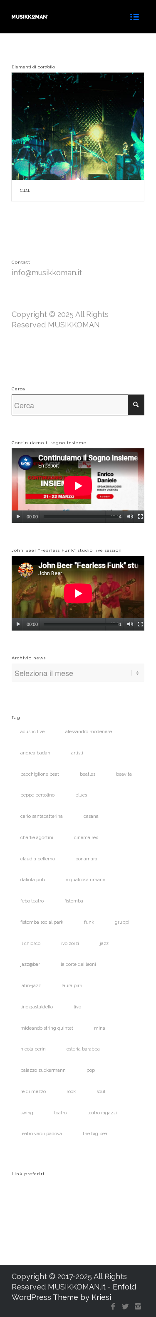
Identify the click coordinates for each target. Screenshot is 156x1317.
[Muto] (130, 516)
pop (91, 1070)
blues (81, 795)
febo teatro (32, 901)
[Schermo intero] (140, 516)
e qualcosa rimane (85, 879)
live (77, 1007)
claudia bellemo (37, 859)
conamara (86, 859)
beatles (87, 774)
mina (99, 1028)
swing (26, 1113)
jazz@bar (30, 964)
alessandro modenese (88, 731)
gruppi (122, 922)
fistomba (73, 901)
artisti (77, 753)
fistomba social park (41, 922)
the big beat (96, 1133)
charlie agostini (36, 837)
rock (71, 1091)
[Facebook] (113, 1306)
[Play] (18, 516)
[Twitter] (125, 1306)
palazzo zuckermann (43, 1070)
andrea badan (35, 753)
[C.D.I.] (78, 126)
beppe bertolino (37, 795)
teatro (60, 1113)
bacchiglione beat (39, 774)
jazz (104, 943)
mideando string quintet (46, 1028)
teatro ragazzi (102, 1113)
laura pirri (72, 985)
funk (89, 922)
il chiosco (30, 943)
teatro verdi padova (41, 1133)
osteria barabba (83, 1049)
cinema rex (86, 837)
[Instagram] (138, 1306)
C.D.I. (25, 190)
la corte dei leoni (78, 964)
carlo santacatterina (41, 816)
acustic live (32, 731)
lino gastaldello (36, 1007)
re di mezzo (33, 1091)
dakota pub (32, 879)
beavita (124, 774)
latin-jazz (30, 985)
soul (101, 1091)
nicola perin (33, 1049)
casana (91, 816)
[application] (78, 485)
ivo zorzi (70, 943)
